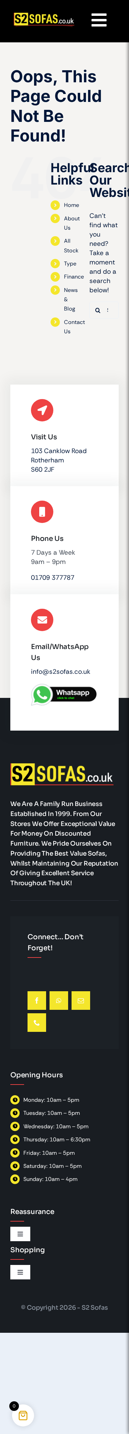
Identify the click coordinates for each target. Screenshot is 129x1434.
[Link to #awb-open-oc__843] (99, 20)
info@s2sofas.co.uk (60, 671)
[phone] (37, 1022)
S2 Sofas (95, 1307)
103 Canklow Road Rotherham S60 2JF (59, 460)
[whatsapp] (59, 1000)
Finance (74, 276)
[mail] (81, 1000)
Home (71, 205)
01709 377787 (52, 577)
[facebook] (37, 1000)
